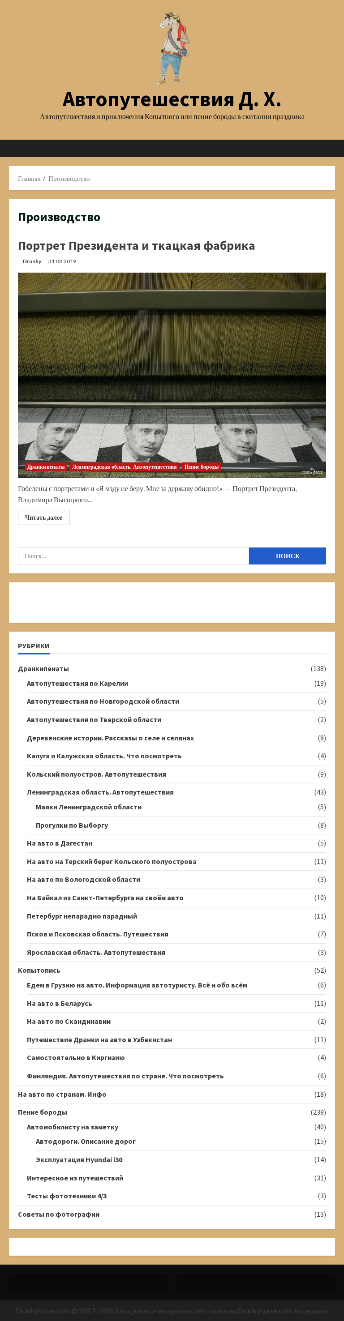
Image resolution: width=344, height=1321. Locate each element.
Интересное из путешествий (75, 1177)
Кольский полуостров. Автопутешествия (96, 774)
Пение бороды (202, 466)
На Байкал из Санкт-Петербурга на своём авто (105, 897)
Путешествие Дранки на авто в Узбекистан (99, 1039)
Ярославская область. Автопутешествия (96, 952)
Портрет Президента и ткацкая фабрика (136, 245)
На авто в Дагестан (59, 842)
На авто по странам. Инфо (62, 1094)
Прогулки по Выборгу (72, 825)
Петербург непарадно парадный (82, 915)
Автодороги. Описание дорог (86, 1141)
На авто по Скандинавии (69, 1021)
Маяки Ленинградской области (89, 806)
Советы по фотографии (58, 1214)
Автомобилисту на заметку (72, 1126)
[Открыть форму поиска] (332, 148)
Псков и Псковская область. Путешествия (97, 933)
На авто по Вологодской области (83, 879)
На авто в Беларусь (59, 1003)
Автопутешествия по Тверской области (94, 719)
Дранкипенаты (45, 466)
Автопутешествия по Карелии (77, 683)
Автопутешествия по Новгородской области (103, 701)
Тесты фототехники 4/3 (67, 1195)
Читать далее (47, 519)
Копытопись (39, 970)
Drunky (32, 261)
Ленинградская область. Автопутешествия (124, 466)
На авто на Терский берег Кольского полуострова (112, 861)
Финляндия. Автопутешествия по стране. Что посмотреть (125, 1075)
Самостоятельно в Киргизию (76, 1057)
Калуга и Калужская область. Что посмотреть (104, 755)
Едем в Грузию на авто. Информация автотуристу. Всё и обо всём (137, 984)
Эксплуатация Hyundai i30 (79, 1159)
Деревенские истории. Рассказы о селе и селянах (110, 737)
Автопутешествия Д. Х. (172, 99)
